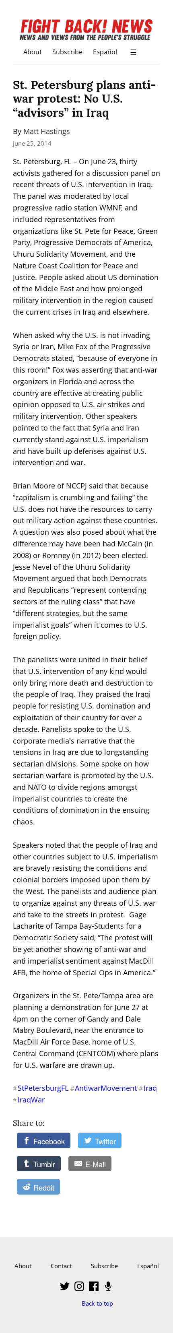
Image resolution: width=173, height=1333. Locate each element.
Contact (61, 1266)
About (32, 51)
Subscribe (67, 51)
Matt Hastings (46, 131)
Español (105, 51)
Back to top (97, 1303)
